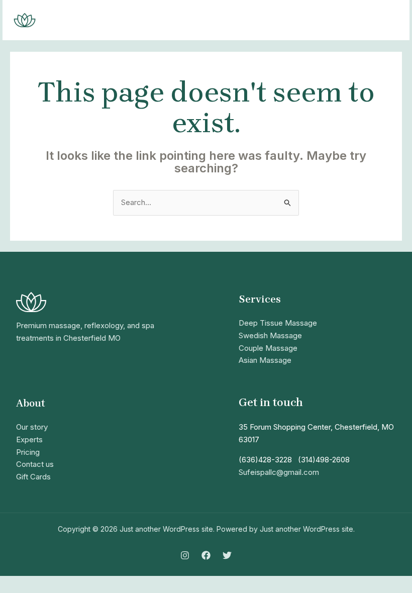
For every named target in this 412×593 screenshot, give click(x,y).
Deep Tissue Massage (278, 323)
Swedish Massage (270, 335)
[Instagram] (184, 555)
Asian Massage (265, 360)
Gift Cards (33, 476)
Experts (29, 439)
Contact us (35, 464)
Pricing (28, 452)
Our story (32, 427)
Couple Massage (268, 348)
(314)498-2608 (324, 459)
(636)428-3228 (265, 459)
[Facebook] (206, 555)
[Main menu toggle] (389, 20)
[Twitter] (227, 555)
